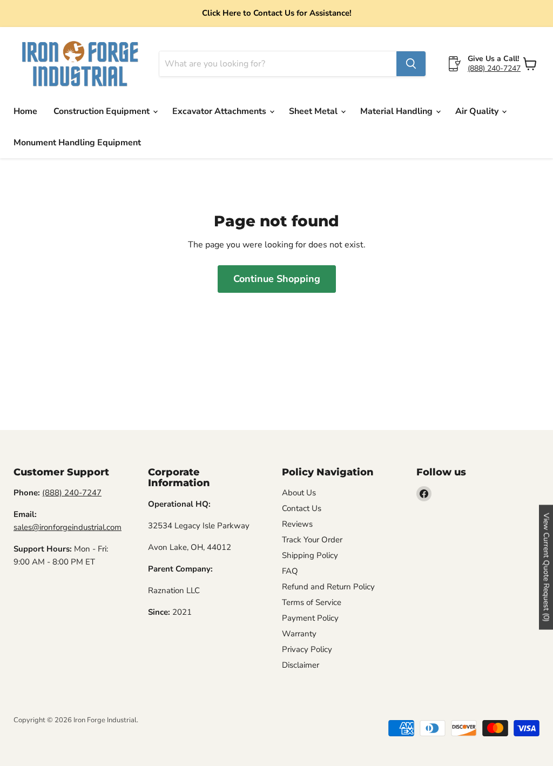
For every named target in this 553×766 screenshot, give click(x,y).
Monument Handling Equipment (77, 143)
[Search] (411, 63)
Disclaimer (300, 665)
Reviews (297, 524)
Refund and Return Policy (328, 586)
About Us (299, 492)
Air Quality (478, 111)
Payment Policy (310, 618)
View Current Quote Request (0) (546, 567)
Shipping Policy (310, 555)
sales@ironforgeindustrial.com (68, 527)
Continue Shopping (276, 278)
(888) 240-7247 (494, 68)
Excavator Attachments (220, 111)
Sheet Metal (314, 111)
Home (25, 111)
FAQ (290, 571)
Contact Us (301, 508)
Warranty (299, 633)
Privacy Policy (307, 649)
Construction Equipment (102, 111)
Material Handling (397, 111)
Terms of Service (311, 602)
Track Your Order (312, 539)
